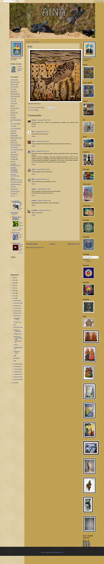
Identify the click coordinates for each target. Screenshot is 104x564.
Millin (33, 179)
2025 (13, 277)
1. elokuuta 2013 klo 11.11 (42, 131)
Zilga (15, 355)
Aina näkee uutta (18, 327)
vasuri (12, 186)
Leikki (12, 126)
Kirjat (12, 110)
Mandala (13, 135)
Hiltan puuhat (14, 96)
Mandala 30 (17, 358)
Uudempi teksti (32, 244)
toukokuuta (17, 369)
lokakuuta (16, 305)
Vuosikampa (14, 191)
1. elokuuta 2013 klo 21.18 (44, 200)
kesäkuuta (17, 366)
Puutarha (13, 159)
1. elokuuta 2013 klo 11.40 (42, 141)
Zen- (12, 196)
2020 (13, 283)
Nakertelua (13, 154)
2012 (13, 382)
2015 (13, 293)
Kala (15, 360)
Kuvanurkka (14, 123)
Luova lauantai (14, 128)
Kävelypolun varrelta (17, 319)
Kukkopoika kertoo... (17, 352)
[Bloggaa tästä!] (50, 107)
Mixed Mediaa (14, 145)
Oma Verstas (16, 233)
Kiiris (33, 131)
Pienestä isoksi (18, 313)
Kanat (12, 98)
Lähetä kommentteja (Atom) (36, 247)
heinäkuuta (17, 364)
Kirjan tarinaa (14, 108)
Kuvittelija (34, 210)
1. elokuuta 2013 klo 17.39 (42, 179)
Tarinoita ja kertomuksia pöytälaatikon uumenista (14, 170)
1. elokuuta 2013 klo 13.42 (42, 151)
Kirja (12, 106)
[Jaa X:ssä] (51, 107)
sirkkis (33, 169)
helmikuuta (17, 377)
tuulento (34, 200)
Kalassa (16, 345)
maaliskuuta (17, 374)
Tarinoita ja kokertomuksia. (15, 164)
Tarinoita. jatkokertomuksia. (15, 179)
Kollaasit (13, 113)
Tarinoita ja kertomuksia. (14, 175)
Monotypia (13, 147)
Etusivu (52, 244)
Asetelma (13, 84)
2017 (13, 288)
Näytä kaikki (20, 252)
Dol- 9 (12, 89)
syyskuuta (17, 308)
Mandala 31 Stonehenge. (17, 330)
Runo (12, 161)
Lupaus (12, 131)
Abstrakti (13, 79)
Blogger (61, 552)
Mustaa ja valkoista (16, 149)
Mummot (14, 214)
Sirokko (34, 120)
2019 (13, 285)
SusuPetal (15, 212)
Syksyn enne (17, 315)
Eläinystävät (14, 94)
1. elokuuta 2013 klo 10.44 (43, 120)
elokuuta (16, 311)
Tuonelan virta (17, 322)
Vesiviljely (13, 189)
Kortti (12, 115)
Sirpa (33, 141)
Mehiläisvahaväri (15, 138)
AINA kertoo (14, 82)
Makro (12, 133)
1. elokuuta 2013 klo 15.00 (43, 169)
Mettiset (13, 142)
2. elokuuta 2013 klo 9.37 (44, 210)
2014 (13, 295)
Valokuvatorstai (15, 184)
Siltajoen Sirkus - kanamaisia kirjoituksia (17, 218)
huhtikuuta (17, 371)
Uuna (33, 151)
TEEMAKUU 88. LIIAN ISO (21, 247)
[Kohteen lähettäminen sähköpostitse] (48, 107)
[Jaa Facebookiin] (53, 107)
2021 (13, 280)
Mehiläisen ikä (17, 334)
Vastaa (33, 126)
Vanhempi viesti (73, 244)
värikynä (13, 194)
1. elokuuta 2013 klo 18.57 (43, 189)
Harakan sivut (16, 243)
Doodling (36, 110)
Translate (88, 261)
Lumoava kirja (20, 236)
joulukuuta (17, 300)
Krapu (12, 117)
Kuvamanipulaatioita (16, 120)
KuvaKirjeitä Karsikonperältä (16, 201)
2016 (13, 290)
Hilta (15, 324)
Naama (12, 152)
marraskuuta (17, 303)
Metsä (12, 140)
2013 (13, 298)
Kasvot (12, 101)
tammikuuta (17, 379)
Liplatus (34, 189)
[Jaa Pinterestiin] (55, 107)
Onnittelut (13, 157)
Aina (20, 66)
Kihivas (12, 103)
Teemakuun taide (15, 182)
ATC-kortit (13, 87)
